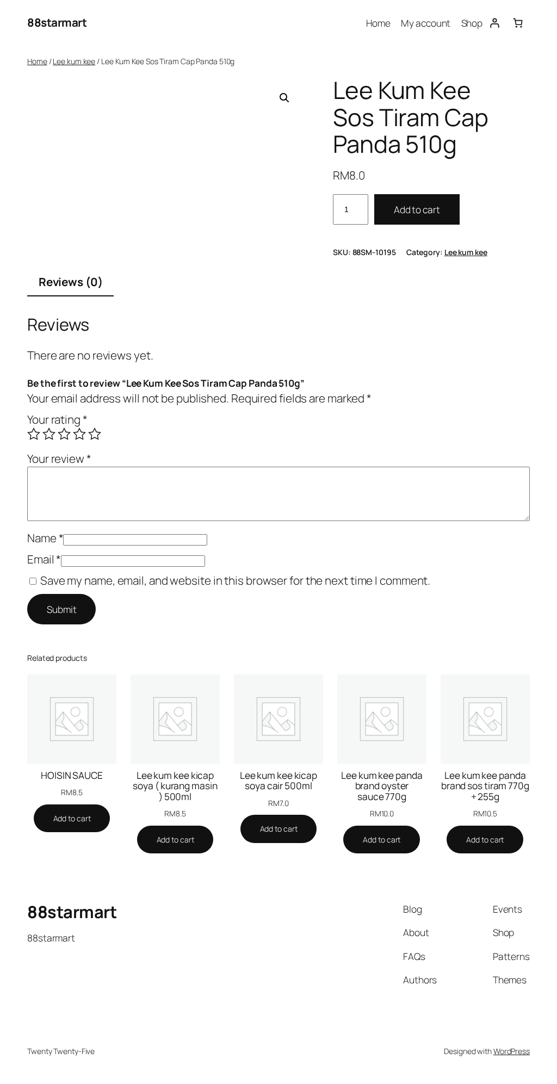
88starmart (56, 22)
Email (44, 559)
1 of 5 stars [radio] (33, 434)
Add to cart (417, 209)
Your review (59, 458)
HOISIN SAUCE (72, 775)
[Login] (494, 22)
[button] (284, 98)
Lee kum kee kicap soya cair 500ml (278, 780)
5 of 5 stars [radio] (94, 434)
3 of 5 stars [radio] (64, 434)
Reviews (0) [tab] (71, 281)
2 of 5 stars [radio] (48, 434)
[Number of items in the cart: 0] (518, 22)
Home (37, 61)
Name (45, 538)
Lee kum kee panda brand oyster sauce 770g (381, 786)
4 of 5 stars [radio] (79, 434)
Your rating (57, 419)
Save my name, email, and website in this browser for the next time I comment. (235, 580)
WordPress (511, 1051)
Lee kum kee (74, 61)
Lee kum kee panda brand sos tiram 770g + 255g (485, 786)
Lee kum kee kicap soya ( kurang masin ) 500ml (175, 786)
